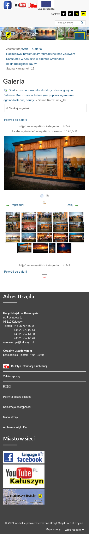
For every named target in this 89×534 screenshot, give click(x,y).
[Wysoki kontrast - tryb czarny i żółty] (76, 13)
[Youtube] (20, 5)
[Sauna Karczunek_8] (44, 226)
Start (25, 48)
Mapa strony (10, 417)
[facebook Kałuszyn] (23, 456)
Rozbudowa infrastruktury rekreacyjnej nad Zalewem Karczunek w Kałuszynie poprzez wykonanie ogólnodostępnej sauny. (40, 58)
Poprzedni (17, 204)
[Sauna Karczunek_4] (60, 216)
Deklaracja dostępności (17, 406)
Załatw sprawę (11, 376)
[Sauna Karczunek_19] (64, 247)
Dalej (70, 204)
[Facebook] (7, 5)
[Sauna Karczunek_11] (12, 237)
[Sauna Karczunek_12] (28, 237)
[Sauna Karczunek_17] (40, 247)
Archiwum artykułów (15, 427)
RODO (7, 386)
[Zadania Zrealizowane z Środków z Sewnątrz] (46, 5)
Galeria (37, 48)
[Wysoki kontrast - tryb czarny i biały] (70, 13)
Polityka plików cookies (17, 396)
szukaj (83, 23)
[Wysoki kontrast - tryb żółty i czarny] (83, 13)
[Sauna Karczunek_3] (44, 216)
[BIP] (33, 5)
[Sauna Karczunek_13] (44, 237)
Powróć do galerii (15, 119)
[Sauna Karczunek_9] (60, 226)
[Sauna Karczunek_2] (28, 216)
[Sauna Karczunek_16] (45, 189)
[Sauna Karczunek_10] (76, 226)
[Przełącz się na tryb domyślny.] (63, 13)
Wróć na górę (73, 529)
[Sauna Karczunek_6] (12, 226)
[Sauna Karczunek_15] (76, 237)
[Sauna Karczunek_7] (28, 226)
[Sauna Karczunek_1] (12, 216)
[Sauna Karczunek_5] (76, 216)
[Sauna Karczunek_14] (60, 237)
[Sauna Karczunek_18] (52, 247)
